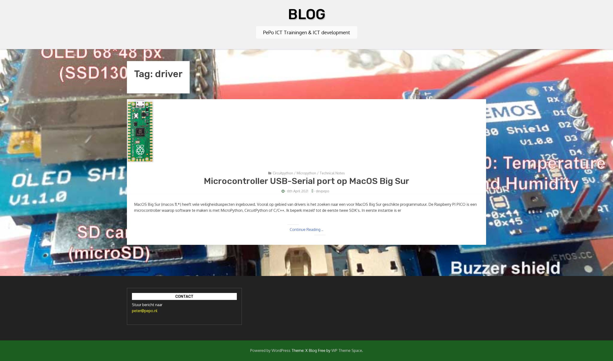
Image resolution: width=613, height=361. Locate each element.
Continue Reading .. (306, 229)
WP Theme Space (346, 350)
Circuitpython (283, 173)
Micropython (306, 173)
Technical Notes (332, 173)
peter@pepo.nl (144, 310)
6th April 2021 (297, 191)
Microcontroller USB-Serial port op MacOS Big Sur (306, 181)
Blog (306, 14)
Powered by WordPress (270, 350)
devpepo (322, 191)
